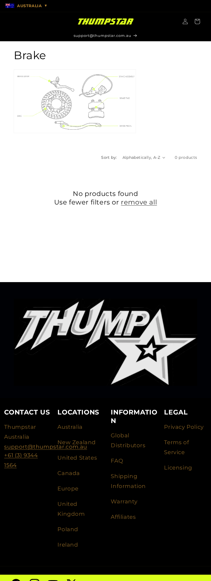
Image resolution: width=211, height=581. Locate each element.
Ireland (67, 544)
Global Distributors (128, 440)
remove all (139, 202)
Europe (68, 488)
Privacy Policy (184, 427)
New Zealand (76, 442)
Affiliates (123, 517)
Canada (68, 473)
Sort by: (109, 157)
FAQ (117, 460)
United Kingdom (71, 509)
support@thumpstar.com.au (45, 446)
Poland (67, 529)
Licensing (178, 467)
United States (77, 457)
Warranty (124, 501)
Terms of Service (176, 447)
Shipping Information (128, 481)
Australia (69, 427)
